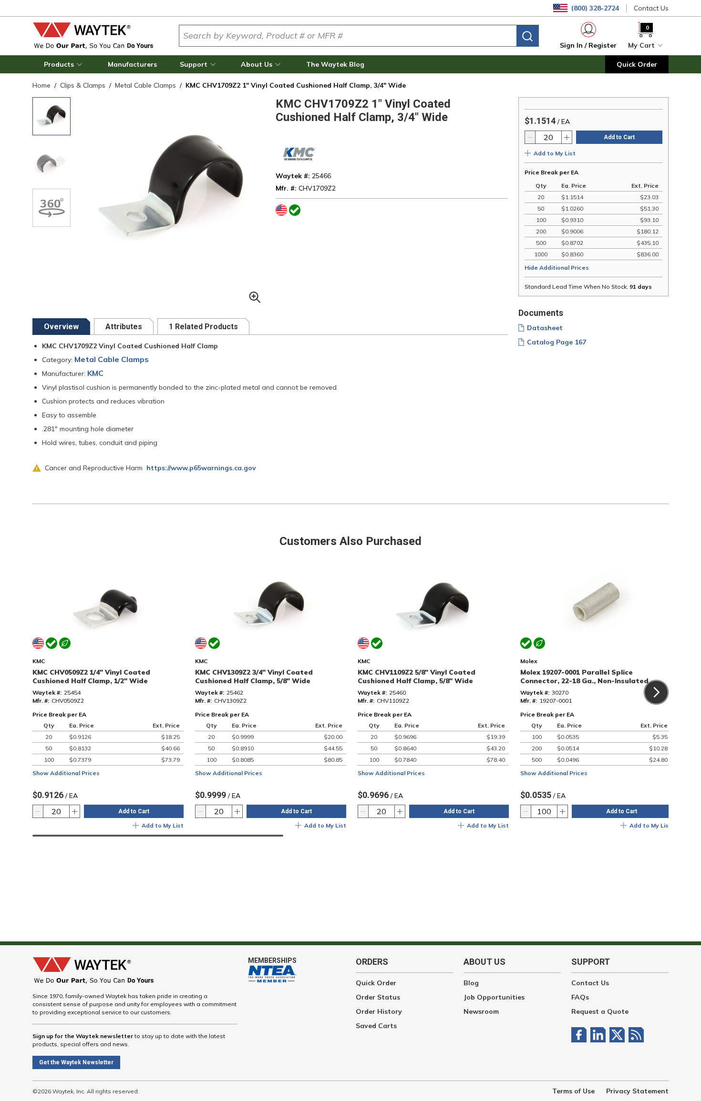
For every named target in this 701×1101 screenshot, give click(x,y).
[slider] (157, 836)
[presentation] (61, 326)
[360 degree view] (51, 208)
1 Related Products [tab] (203, 326)
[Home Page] (98, 36)
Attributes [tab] (123, 326)
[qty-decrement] (530, 137)
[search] (527, 36)
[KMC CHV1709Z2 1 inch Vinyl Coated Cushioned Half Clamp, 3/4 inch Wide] (51, 116)
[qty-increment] (566, 137)
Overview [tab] (61, 326)
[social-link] (580, 1034)
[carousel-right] (656, 692)
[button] (64, 64)
